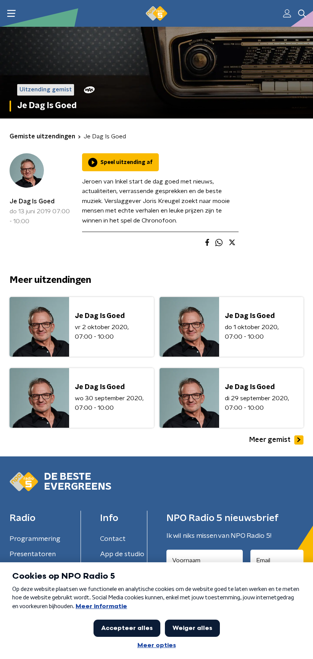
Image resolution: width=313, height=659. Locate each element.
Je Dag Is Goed (32, 201)
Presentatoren (33, 554)
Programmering (35, 539)
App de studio (122, 554)
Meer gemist (269, 440)
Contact (113, 539)
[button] (11, 13)
